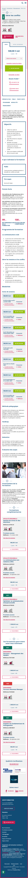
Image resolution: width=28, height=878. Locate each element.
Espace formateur (6, 838)
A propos (4, 832)
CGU (14, 865)
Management (16, 8)
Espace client (5, 841)
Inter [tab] (6, 44)
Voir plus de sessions (9, 538)
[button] (22, 3)
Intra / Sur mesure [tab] (18, 44)
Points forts (21, 99)
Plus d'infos (15, 549)
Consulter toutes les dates (14, 63)
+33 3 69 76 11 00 (15, 82)
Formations (9, 8)
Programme (6, 102)
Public (14, 99)
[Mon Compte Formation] (7, 771)
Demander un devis (14, 74)
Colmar (17, 851)
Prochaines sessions (7, 830)
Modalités (14, 102)
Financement (7, 105)
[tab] (14, 300)
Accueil (4, 8)
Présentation (6, 99)
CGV (21, 863)
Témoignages (5, 834)
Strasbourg (5, 852)
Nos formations (6, 827)
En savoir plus (14, 764)
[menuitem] (14, 58)
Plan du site (7, 863)
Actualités (4, 836)
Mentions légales (15, 863)
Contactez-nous (8, 808)
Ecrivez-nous (15, 88)
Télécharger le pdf (8, 36)
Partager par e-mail (19, 36)
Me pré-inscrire (15, 68)
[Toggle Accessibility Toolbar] (3, 872)
